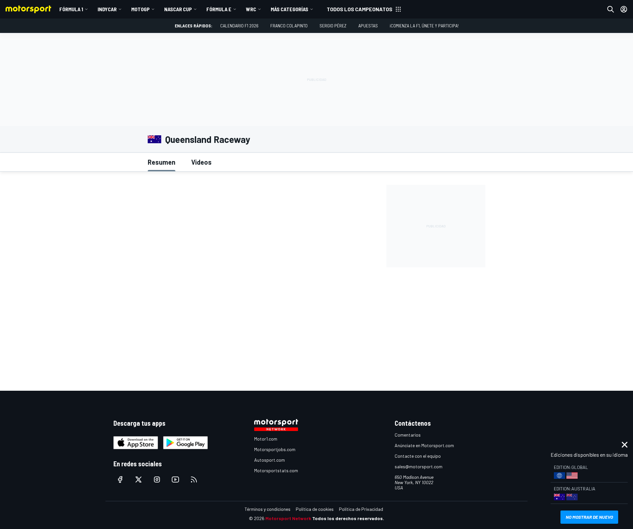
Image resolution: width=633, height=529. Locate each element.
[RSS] (193, 479)
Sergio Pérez (333, 25)
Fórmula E (218, 9)
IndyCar (107, 9)
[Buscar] (610, 9)
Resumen (161, 162)
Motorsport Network (288, 518)
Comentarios (408, 435)
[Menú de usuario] (623, 9)
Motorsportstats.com (276, 470)
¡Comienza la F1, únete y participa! (424, 25)
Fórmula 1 (71, 9)
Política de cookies (315, 509)
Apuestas (368, 25)
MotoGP (140, 9)
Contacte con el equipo (418, 456)
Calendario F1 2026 (239, 25)
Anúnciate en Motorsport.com (424, 445)
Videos (201, 162)
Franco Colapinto (289, 25)
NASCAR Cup (178, 9)
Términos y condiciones (267, 509)
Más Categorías (289, 9)
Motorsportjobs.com (274, 449)
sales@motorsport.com (418, 466)
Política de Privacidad (361, 509)
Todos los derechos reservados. (348, 518)
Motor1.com (265, 439)
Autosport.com (269, 460)
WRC (251, 9)
